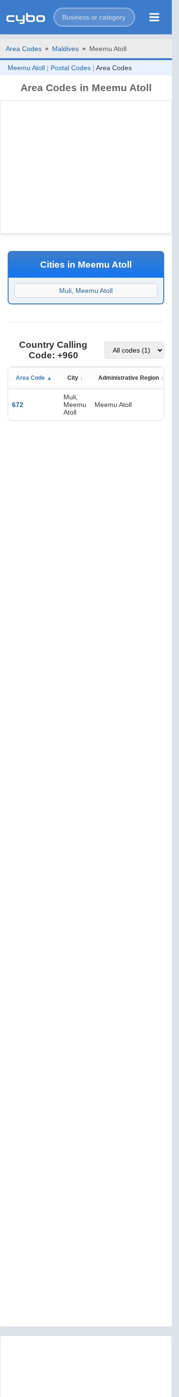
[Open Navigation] (154, 17)
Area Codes (24, 48)
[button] (94, 17)
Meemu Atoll (26, 68)
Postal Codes (71, 68)
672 (17, 404)
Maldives (65, 48)
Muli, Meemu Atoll (86, 290)
